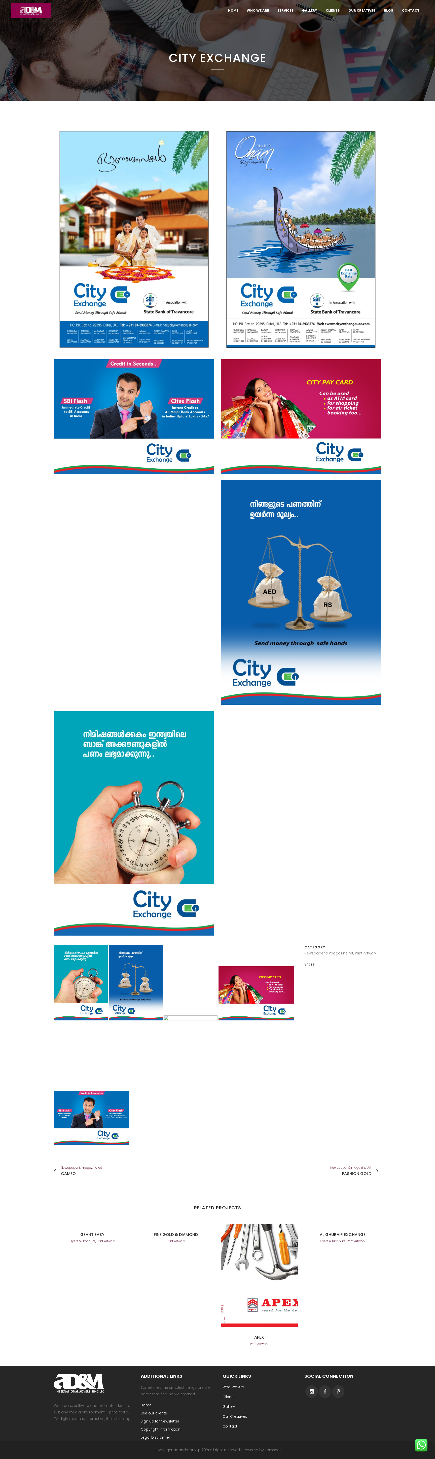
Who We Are (233, 1387)
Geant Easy (92, 1234)
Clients (229, 1396)
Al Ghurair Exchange (343, 1234)
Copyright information (160, 1429)
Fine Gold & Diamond (176, 1234)
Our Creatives (235, 1416)
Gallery (229, 1406)
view (259, 1275)
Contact (230, 1426)
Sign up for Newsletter (160, 1421)
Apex (259, 1337)
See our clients (154, 1413)
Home (146, 1405)
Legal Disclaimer (155, 1437)
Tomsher (273, 1449)
